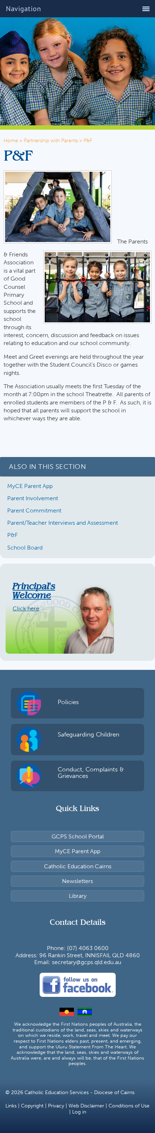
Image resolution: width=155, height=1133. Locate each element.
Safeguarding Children (88, 734)
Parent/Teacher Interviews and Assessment (62, 522)
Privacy (56, 1106)
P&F (12, 535)
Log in (79, 1112)
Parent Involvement (32, 498)
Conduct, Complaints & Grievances (91, 773)
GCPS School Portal (78, 836)
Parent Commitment (34, 510)
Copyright (32, 1106)
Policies (68, 702)
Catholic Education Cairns (77, 866)
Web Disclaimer (86, 1106)
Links (11, 1106)
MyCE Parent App (30, 486)
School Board (25, 547)
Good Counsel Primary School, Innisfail (128, 53)
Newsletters (77, 881)
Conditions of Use (129, 1106)
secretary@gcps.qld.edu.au (86, 962)
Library (78, 895)
